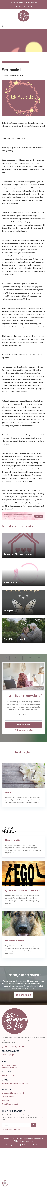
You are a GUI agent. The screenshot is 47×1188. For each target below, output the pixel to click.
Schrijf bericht (23, 995)
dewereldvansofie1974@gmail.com (15, 1083)
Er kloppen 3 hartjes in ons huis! (13, 1093)
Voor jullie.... (6, 1100)
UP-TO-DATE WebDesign (31, 1145)
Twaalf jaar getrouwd (10, 1104)
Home (5, 62)
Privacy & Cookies (13, 1145)
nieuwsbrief (13, 62)
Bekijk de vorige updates (23, 730)
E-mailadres (23, 715)
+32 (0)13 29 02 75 (9, 1075)
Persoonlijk (24, 62)
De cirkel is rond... (8, 1097)
